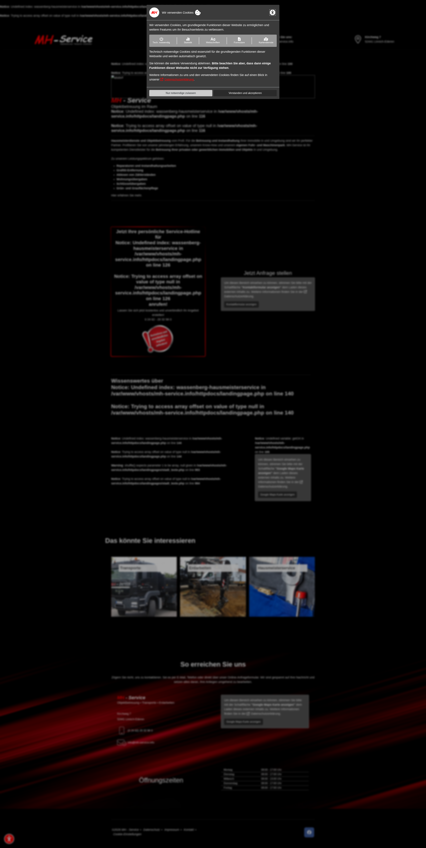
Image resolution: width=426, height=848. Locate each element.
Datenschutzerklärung (179, 79)
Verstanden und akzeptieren (245, 93)
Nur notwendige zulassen (181, 93)
